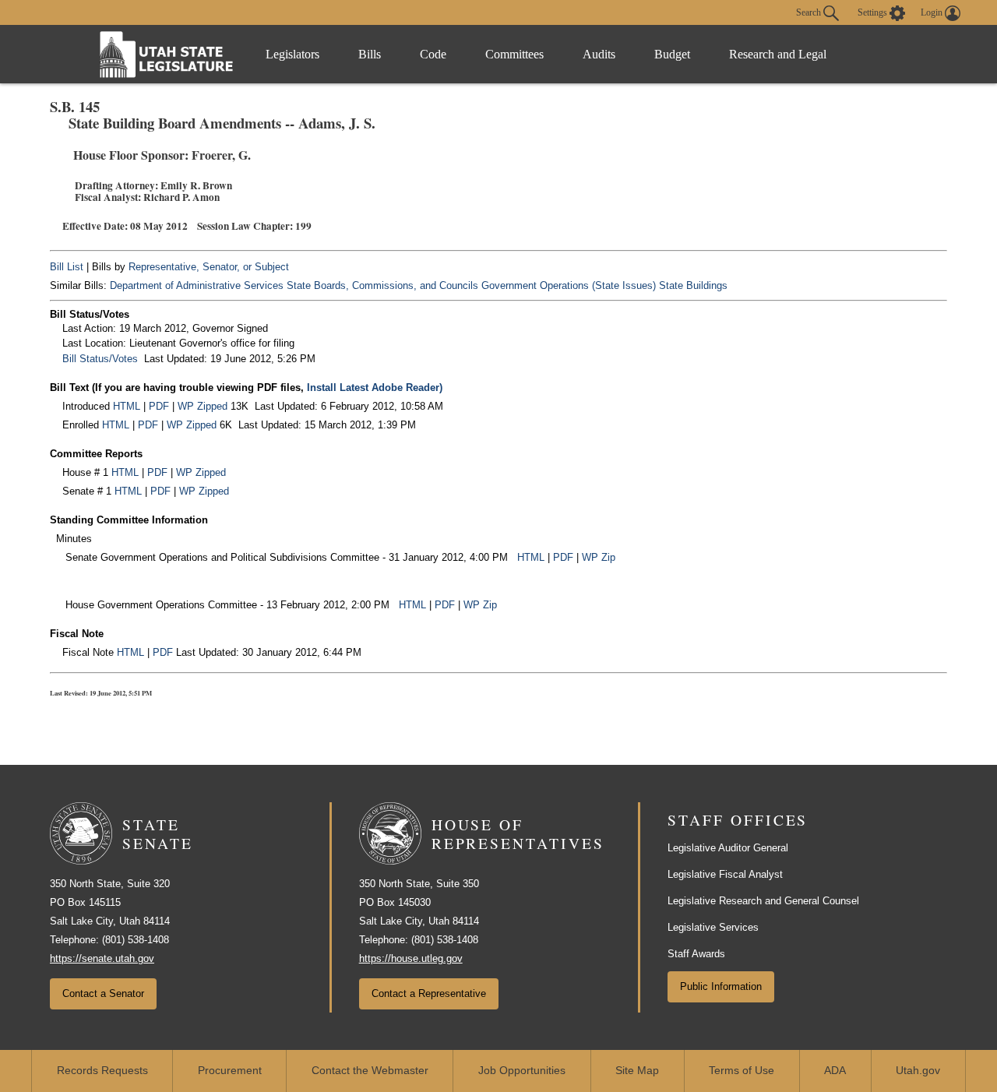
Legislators (292, 54)
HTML (126, 406)
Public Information (721, 986)
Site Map (637, 1070)
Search (809, 11)
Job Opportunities (521, 1070)
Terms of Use (741, 1070)
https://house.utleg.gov (411, 958)
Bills (369, 54)
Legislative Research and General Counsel (763, 901)
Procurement (230, 1070)
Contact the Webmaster (370, 1070)
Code (433, 54)
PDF (159, 406)
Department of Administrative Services (197, 285)
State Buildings (693, 285)
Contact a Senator (103, 993)
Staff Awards (696, 954)
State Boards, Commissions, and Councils (382, 285)
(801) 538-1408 (135, 940)
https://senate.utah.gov (102, 958)
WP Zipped (202, 406)
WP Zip (598, 557)
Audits (599, 54)
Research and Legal (777, 54)
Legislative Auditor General (728, 848)
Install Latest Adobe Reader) (374, 387)
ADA (835, 1070)
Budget (672, 54)
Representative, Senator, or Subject (209, 267)
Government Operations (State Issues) (568, 285)
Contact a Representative (429, 993)
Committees (514, 54)
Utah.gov (918, 1070)
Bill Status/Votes (100, 359)
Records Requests (102, 1070)
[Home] (167, 54)
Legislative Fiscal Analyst (725, 874)
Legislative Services (713, 927)
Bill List (66, 267)
